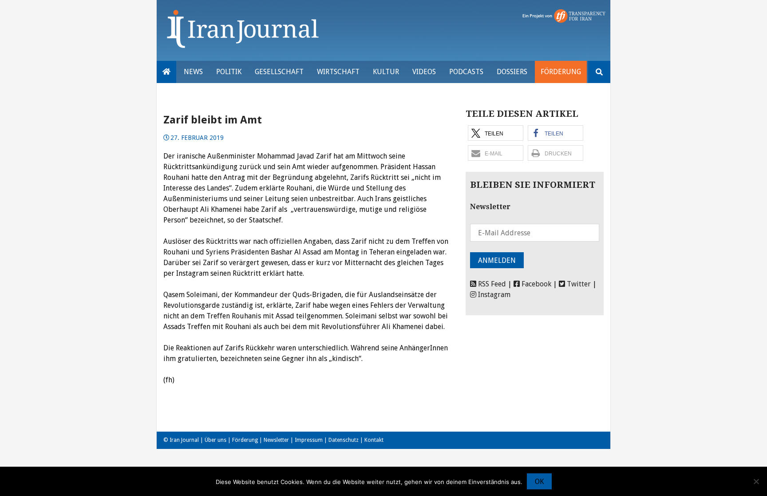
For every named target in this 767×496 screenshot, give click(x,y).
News (193, 71)
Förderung (561, 71)
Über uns (215, 440)
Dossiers (512, 71)
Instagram (493, 294)
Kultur (386, 71)
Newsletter (276, 440)
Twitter (578, 284)
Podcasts (466, 71)
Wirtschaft (338, 71)
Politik (228, 71)
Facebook (535, 284)
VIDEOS (424, 71)
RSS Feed (491, 284)
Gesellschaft (279, 71)
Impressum (309, 440)
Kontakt (374, 440)
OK (539, 481)
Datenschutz (343, 440)
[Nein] (755, 481)
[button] (495, 133)
